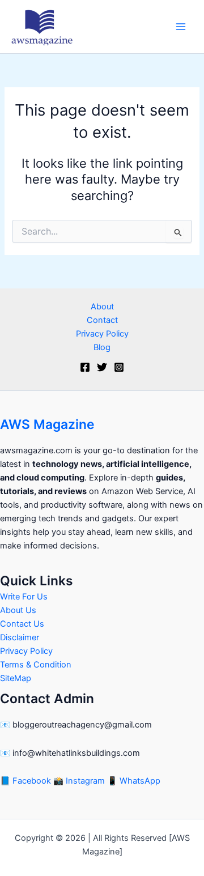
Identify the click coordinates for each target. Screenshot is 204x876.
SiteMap (15, 678)
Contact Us (22, 624)
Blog (102, 347)
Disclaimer (19, 637)
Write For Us (24, 597)
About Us (18, 610)
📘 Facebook (26, 781)
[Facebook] (85, 367)
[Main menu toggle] (181, 27)
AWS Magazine (47, 424)
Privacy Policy (102, 334)
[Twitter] (102, 367)
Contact (102, 320)
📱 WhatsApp (133, 781)
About (102, 306)
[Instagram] (119, 367)
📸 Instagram (80, 781)
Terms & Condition (35, 665)
